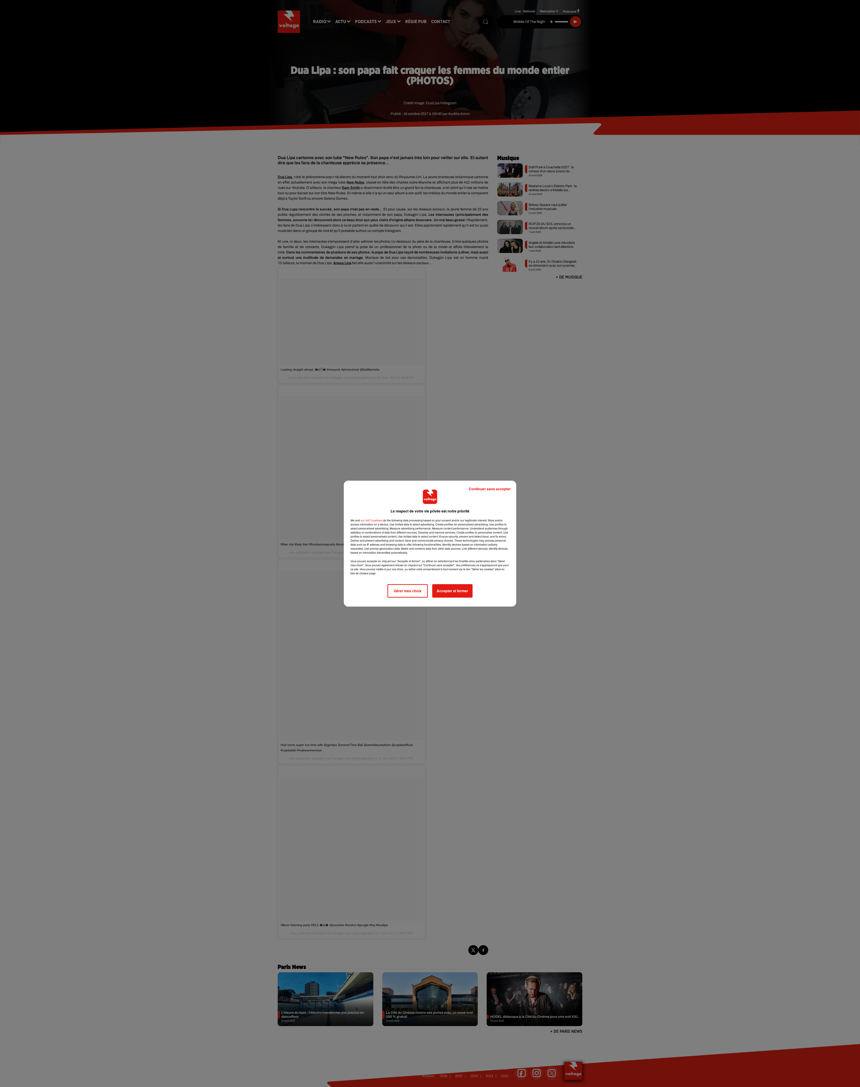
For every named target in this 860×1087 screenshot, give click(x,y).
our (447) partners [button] (372, 520)
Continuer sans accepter (490, 488)
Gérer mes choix (407, 590)
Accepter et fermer (452, 590)
